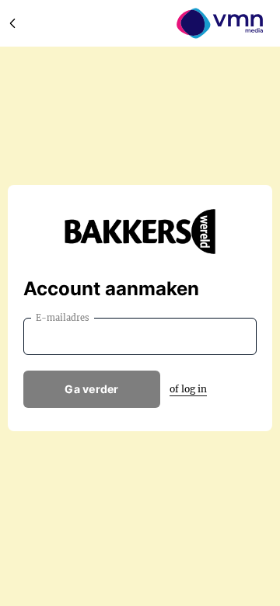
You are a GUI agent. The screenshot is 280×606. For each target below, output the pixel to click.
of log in (188, 389)
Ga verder (92, 388)
